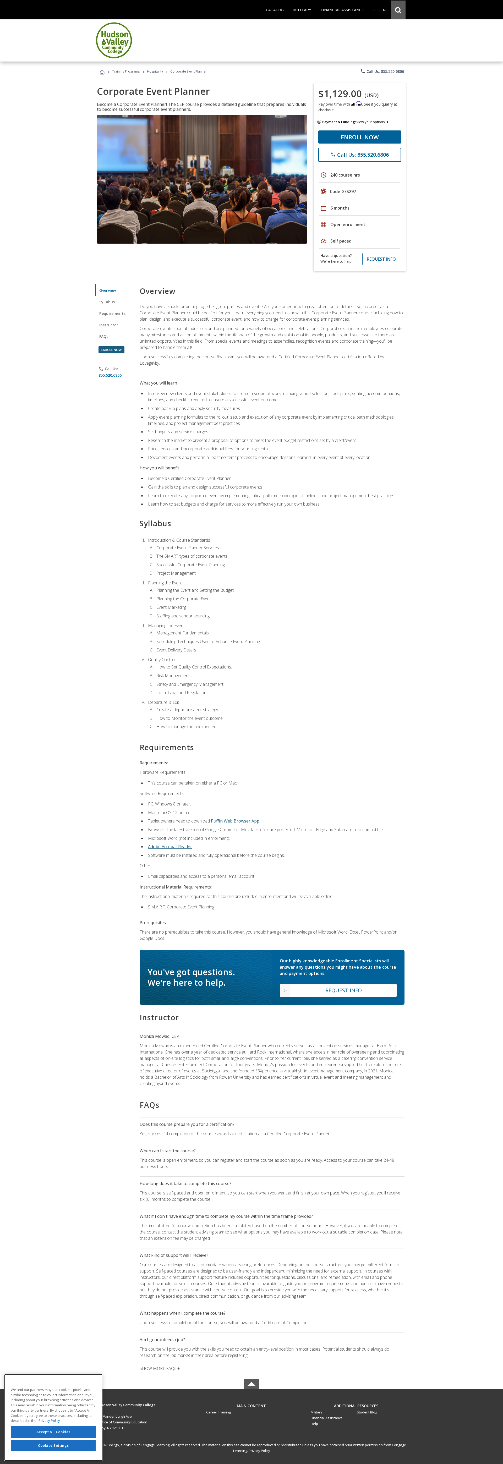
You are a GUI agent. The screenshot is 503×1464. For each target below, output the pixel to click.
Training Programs (126, 71)
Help (314, 1423)
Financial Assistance (327, 1418)
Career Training (218, 1412)
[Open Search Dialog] (398, 10)
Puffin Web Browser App (235, 821)
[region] (53, 1417)
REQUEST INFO (381, 259)
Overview (107, 290)
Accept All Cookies (53, 1431)
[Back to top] (251, 1404)
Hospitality (155, 71)
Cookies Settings (53, 1445)
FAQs (103, 336)
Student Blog (367, 1412)
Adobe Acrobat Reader (170, 846)
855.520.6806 (110, 375)
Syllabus (107, 301)
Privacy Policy (259, 1450)
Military (316, 1412)
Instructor (108, 324)
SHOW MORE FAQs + (160, 1368)
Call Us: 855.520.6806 (382, 71)
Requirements (112, 313)
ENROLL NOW (360, 137)
